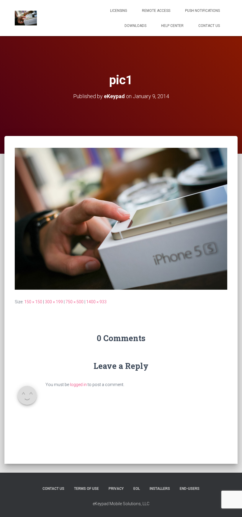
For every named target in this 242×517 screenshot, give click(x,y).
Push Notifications (202, 11)
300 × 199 (54, 301)
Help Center (172, 26)
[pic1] (121, 218)
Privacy (116, 489)
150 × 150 (33, 301)
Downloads (135, 26)
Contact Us (209, 26)
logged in (78, 384)
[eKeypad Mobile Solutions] (25, 18)
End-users (190, 489)
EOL (136, 489)
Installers (160, 489)
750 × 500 (75, 301)
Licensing (118, 11)
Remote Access (156, 11)
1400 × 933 (96, 301)
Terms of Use (86, 489)
